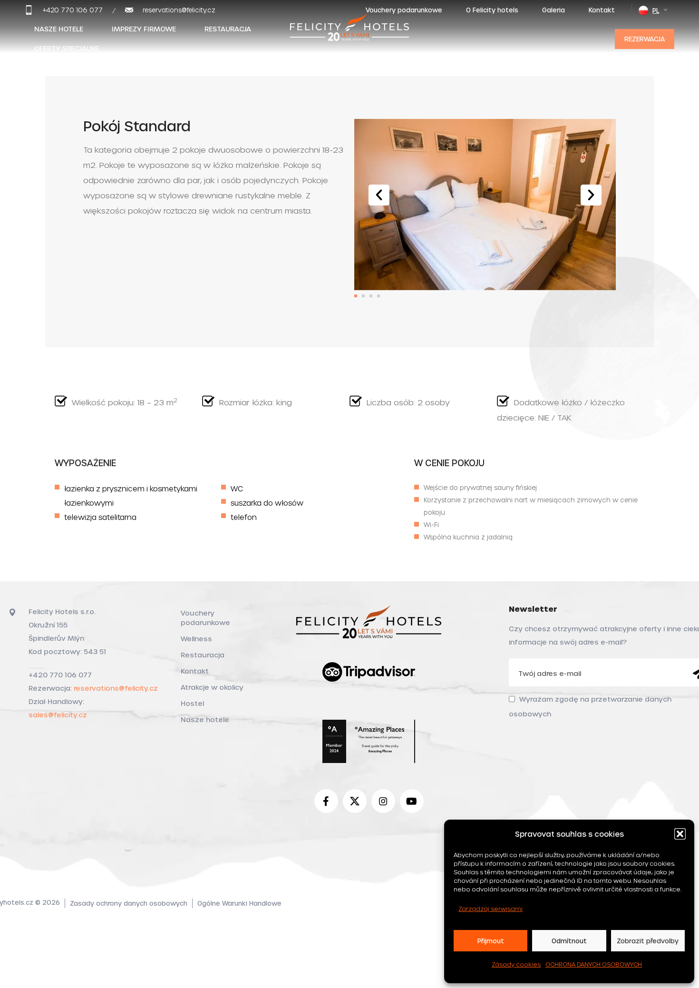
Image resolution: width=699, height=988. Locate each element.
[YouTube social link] (412, 801)
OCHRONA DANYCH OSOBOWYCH (593, 964)
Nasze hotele (205, 719)
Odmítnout (569, 940)
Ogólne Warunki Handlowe (239, 903)
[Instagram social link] (383, 801)
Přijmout (490, 940)
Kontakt (195, 671)
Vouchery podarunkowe (205, 617)
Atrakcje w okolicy (212, 687)
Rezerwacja (644, 38)
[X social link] (355, 801)
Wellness (196, 639)
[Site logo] (349, 36)
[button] (680, 834)
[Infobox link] (64, 10)
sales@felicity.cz (58, 715)
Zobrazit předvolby (648, 940)
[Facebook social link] (326, 801)
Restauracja (202, 655)
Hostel (192, 703)
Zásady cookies (516, 964)
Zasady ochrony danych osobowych (128, 903)
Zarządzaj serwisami (490, 908)
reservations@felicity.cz (116, 688)
